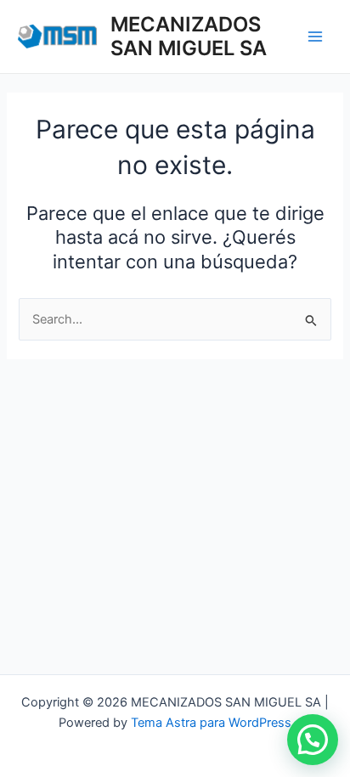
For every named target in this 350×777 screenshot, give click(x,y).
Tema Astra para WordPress (211, 722)
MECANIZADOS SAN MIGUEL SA (188, 36)
